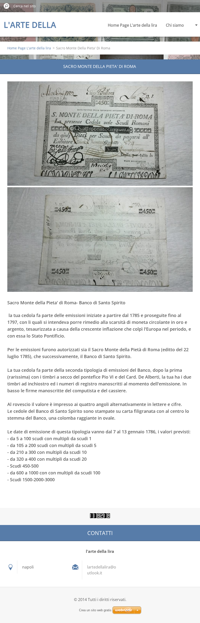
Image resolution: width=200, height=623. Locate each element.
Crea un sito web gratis (95, 610)
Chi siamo (175, 25)
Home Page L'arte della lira (132, 25)
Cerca (7, 5)
